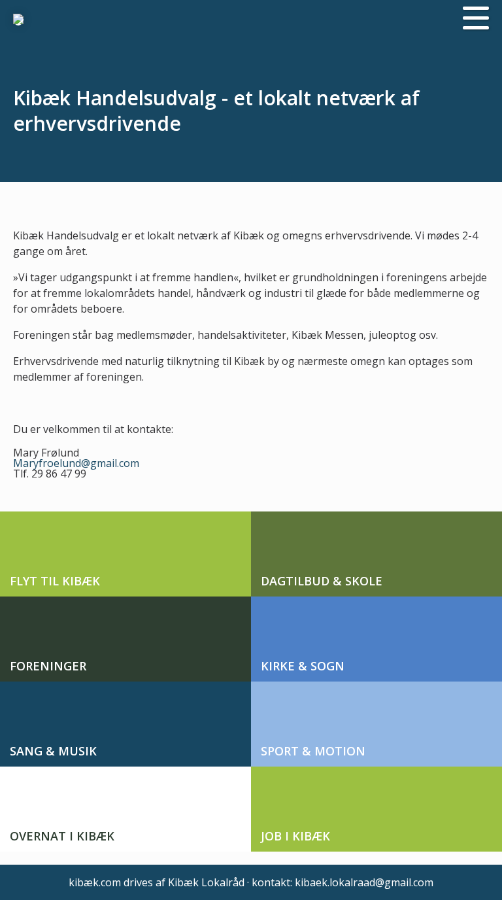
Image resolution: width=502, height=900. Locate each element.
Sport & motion (313, 751)
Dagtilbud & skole (321, 581)
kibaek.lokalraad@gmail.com (364, 882)
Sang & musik (53, 751)
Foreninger (48, 666)
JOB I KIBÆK (295, 836)
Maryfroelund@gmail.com (76, 463)
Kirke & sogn (302, 666)
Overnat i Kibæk (62, 836)
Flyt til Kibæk (55, 581)
